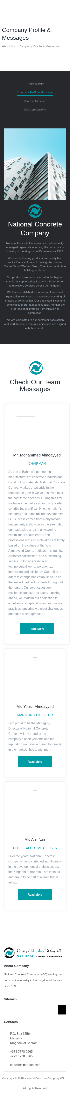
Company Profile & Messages (35, 92)
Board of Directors (35, 101)
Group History (35, 83)
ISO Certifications (35, 109)
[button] (65, 6)
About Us (8, 46)
